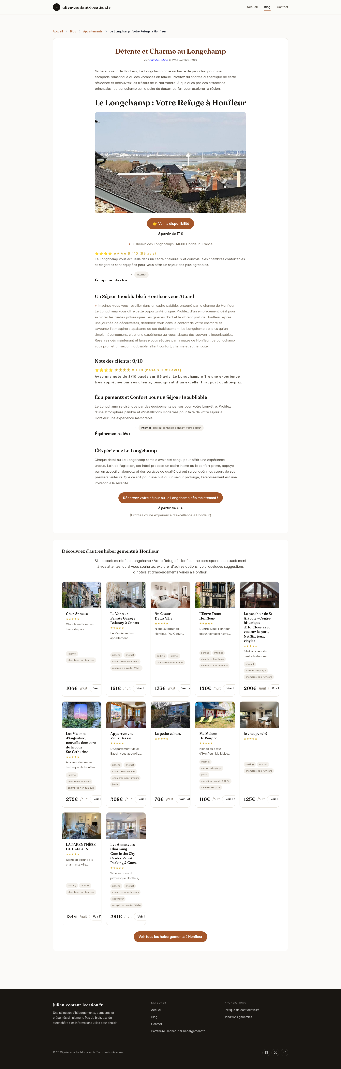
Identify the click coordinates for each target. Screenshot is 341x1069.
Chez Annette (77, 614)
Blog (267, 7)
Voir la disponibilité (170, 223)
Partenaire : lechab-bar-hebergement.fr (178, 1031)
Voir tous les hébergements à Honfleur (170, 937)
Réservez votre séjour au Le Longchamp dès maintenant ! (170, 498)
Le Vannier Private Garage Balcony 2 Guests (124, 618)
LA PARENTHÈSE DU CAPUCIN (81, 846)
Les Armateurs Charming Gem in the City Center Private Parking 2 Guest (123, 853)
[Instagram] (284, 1052)
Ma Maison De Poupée (208, 735)
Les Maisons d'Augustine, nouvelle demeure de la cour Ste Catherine (81, 742)
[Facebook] (266, 1052)
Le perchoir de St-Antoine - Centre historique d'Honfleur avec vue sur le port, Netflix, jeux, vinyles (258, 627)
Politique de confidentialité (241, 1010)
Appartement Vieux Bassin (121, 735)
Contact (282, 7)
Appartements (93, 31)
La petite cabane (168, 733)
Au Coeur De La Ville (163, 616)
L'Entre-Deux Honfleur (210, 616)
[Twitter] (275, 1052)
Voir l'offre (100, 688)
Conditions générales (238, 1017)
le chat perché (255, 733)
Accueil (252, 7)
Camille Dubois (158, 60)
